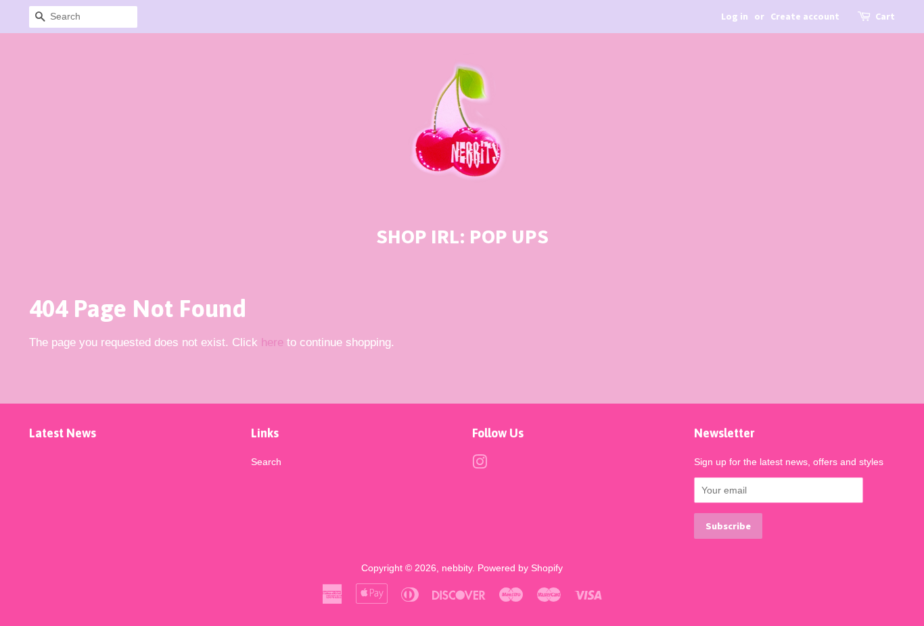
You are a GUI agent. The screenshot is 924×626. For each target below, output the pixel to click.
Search (266, 461)
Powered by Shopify (520, 567)
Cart (885, 16)
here (272, 342)
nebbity (457, 567)
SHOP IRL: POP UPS (462, 236)
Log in (734, 16)
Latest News (62, 433)
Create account (804, 16)
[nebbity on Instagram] (479, 464)
